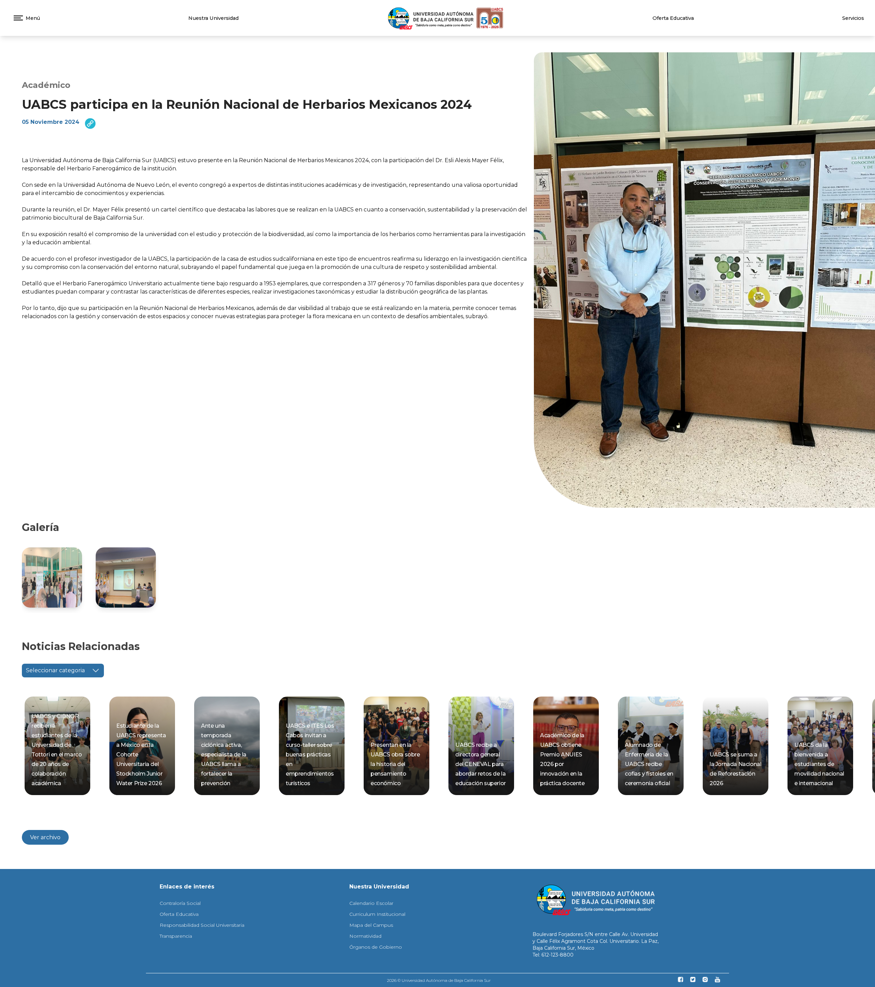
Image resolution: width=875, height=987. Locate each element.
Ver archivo (45, 837)
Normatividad (365, 936)
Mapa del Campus (371, 925)
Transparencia (176, 936)
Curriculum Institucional (377, 914)
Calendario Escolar (371, 903)
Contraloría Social (180, 903)
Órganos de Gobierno (375, 947)
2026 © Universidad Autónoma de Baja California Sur (439, 980)
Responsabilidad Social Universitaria (202, 925)
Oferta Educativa (673, 18)
